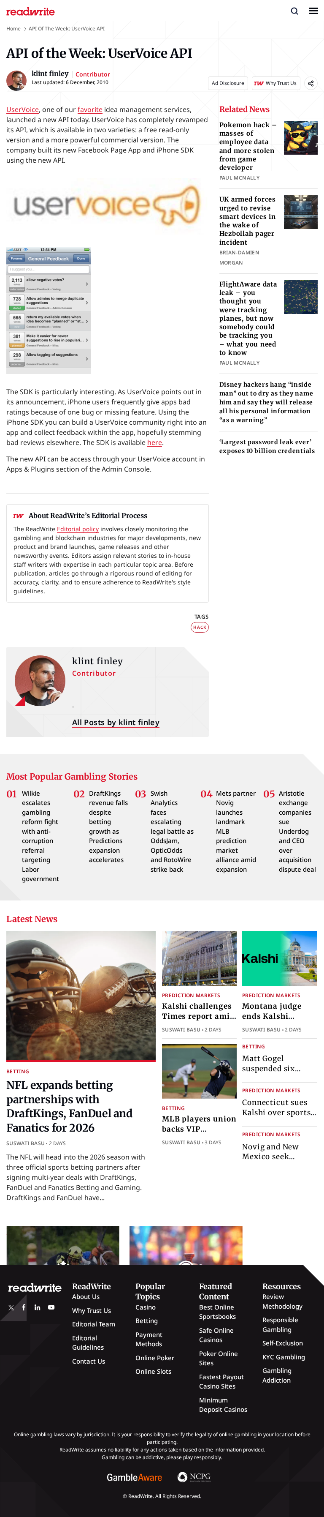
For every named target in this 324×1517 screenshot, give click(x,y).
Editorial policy (78, 529)
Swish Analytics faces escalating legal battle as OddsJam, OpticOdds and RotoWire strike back (172, 831)
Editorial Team (93, 1324)
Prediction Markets (191, 995)
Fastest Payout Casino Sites (221, 1381)
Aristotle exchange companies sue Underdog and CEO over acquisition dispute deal (297, 831)
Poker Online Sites (218, 1358)
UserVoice (22, 109)
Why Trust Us (91, 1310)
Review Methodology (282, 1301)
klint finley (97, 661)
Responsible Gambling (280, 1324)
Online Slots (153, 1371)
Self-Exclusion (282, 1343)
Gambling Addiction (277, 1375)
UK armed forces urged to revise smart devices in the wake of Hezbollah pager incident (247, 220)
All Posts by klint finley (115, 722)
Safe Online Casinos (216, 1335)
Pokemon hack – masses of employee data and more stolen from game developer (248, 146)
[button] (294, 10)
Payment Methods (148, 1339)
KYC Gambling (283, 1357)
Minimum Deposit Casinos (223, 1405)
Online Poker (154, 1357)
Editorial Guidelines (88, 1343)
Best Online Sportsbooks (217, 1312)
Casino (145, 1307)
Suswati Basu (25, 1143)
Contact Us (88, 1361)
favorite (90, 109)
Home (13, 28)
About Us (86, 1296)
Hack (199, 627)
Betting (18, 1071)
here (154, 442)
